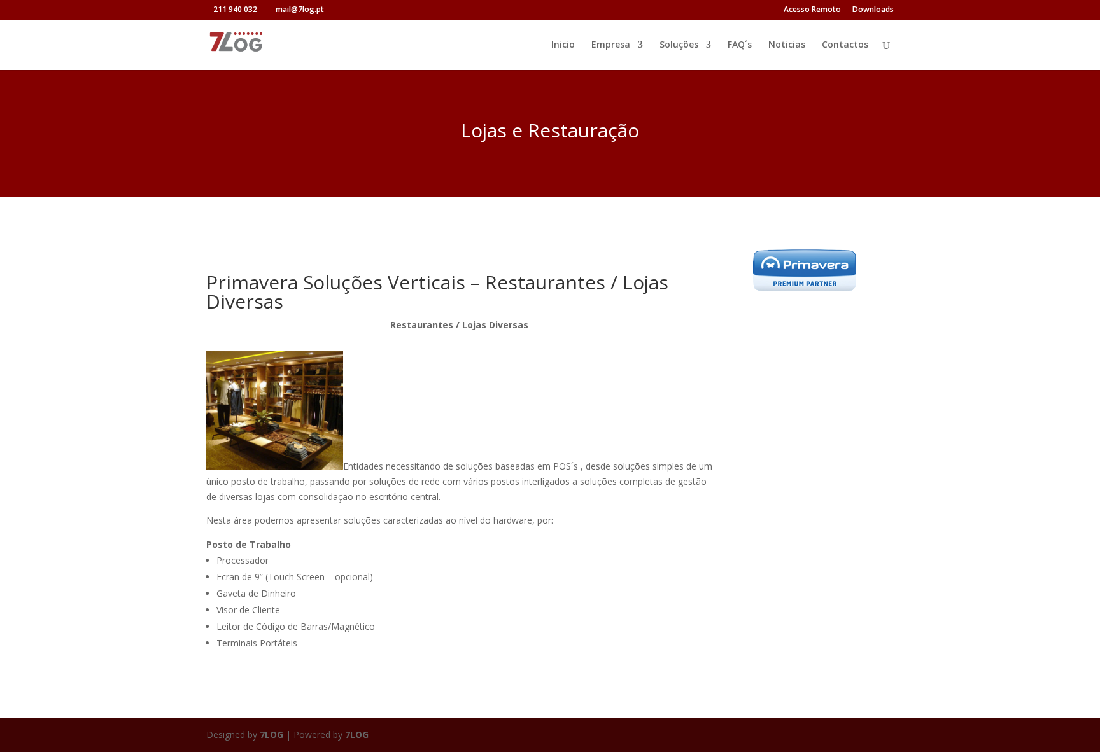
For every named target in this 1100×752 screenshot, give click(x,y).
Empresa (610, 45)
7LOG (271, 734)
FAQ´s (740, 45)
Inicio (563, 45)
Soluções (678, 45)
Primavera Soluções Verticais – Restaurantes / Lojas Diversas (437, 291)
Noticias (786, 45)
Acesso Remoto (812, 10)
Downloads (873, 10)
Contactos (845, 45)
